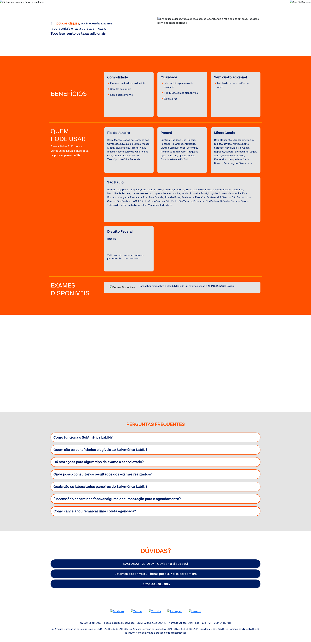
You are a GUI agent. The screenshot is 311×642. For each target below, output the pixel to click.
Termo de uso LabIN (155, 584)
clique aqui (180, 564)
